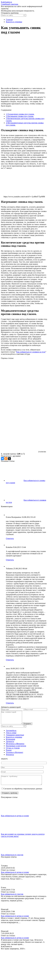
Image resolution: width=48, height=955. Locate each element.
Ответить (10, 538)
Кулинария (10, 739)
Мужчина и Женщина (15, 744)
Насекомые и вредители (16, 746)
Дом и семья (11, 733)
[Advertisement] (24, 62)
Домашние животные (15, 735)
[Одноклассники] (5, 458)
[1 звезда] (19, 368)
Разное (9, 750)
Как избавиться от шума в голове (15, 816)
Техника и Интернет (14, 752)
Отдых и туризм (13, 748)
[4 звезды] (19, 424)
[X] (9, 458)
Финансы (10, 754)
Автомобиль (11, 730)
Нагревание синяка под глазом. (20, 116)
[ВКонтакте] (2, 458)
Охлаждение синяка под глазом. (20, 114)
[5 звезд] (19, 443)
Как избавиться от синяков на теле (30, 352)
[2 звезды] (19, 387)
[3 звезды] (19, 406)
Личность (10, 741)
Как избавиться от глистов (12, 855)
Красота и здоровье (14, 737)
